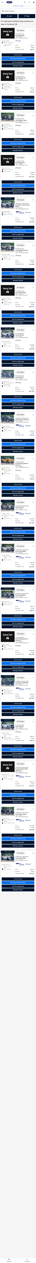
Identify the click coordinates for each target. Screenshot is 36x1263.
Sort (10, 16)
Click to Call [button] (18, 55)
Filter (28, 16)
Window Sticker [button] (18, 66)
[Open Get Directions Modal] (25, 2)
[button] (18, 55)
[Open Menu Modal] (2, 2)
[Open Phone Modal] (29, 2)
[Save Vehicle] (33, 31)
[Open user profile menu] (33, 2)
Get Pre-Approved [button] (18, 62)
